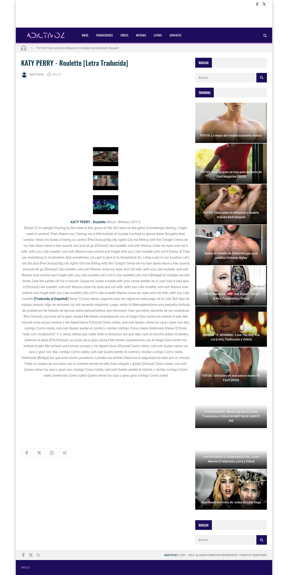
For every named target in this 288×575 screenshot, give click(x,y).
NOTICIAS (141, 35)
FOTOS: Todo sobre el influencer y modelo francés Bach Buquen (77, 48)
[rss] (38, 555)
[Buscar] (265, 35)
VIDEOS (124, 35)
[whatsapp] (51, 452)
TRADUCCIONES (104, 35)
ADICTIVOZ (36, 74)
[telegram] (64, 452)
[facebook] (257, 4)
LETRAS (158, 35)
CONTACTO (175, 35)
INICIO (85, 35)
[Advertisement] (144, 17)
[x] (264, 4)
